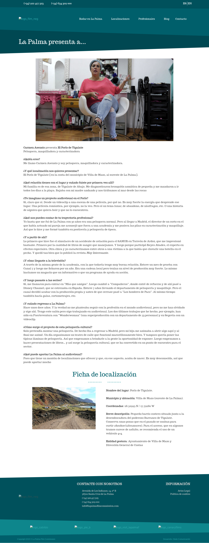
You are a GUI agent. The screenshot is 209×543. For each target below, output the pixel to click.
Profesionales (146, 19)
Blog (166, 19)
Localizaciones (120, 19)
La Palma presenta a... (52, 42)
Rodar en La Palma (90, 19)
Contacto (181, 19)
